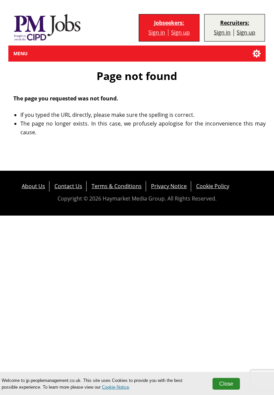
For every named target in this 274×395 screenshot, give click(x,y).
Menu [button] (20, 53)
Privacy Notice (169, 186)
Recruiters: (234, 22)
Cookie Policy (212, 186)
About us (33, 186)
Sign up (180, 32)
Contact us (68, 186)
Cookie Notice (115, 387)
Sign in (156, 32)
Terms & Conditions (117, 186)
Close (226, 384)
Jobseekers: (169, 22)
